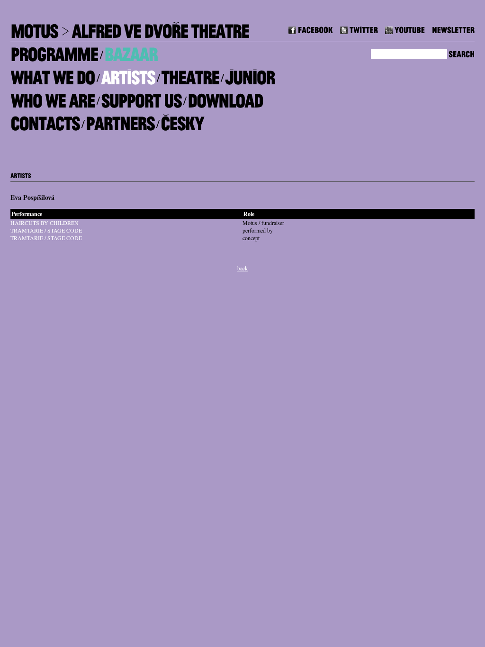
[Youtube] (405, 29)
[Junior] (250, 74)
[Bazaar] (130, 50)
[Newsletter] (453, 29)
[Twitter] (359, 29)
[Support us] (141, 96)
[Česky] (182, 120)
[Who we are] (52, 96)
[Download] (225, 96)
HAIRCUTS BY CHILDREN (44, 222)
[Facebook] (310, 29)
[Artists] (128, 74)
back (242, 268)
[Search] (462, 53)
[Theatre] (190, 74)
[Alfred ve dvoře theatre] (160, 27)
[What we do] (52, 74)
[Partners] (120, 120)
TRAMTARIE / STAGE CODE (46, 230)
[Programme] (54, 50)
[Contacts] (45, 120)
